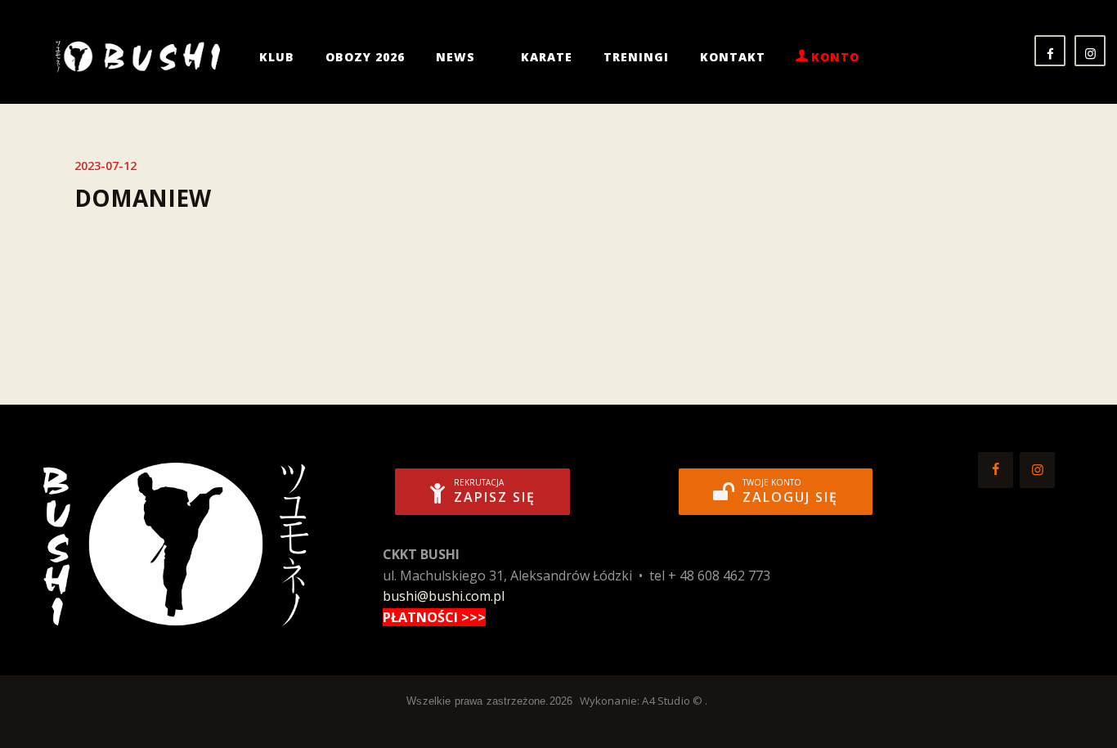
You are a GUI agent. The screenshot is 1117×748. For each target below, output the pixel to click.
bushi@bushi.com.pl (444, 596)
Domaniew (142, 198)
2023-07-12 (105, 165)
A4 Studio (665, 700)
